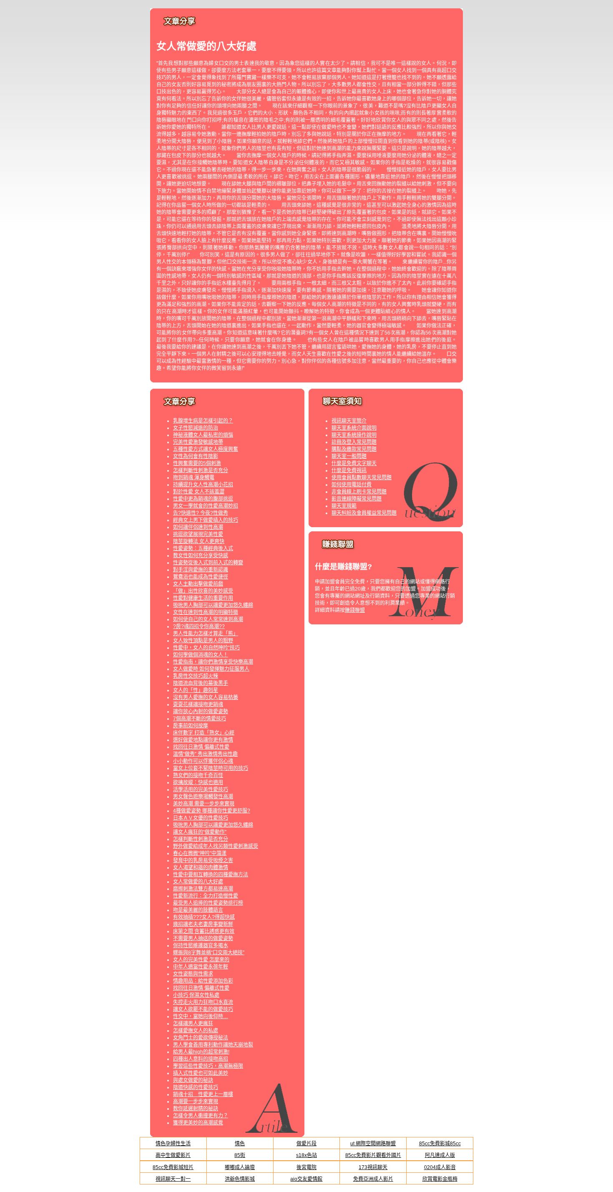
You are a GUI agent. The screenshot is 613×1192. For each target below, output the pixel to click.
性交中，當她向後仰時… (200, 1016)
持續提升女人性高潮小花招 (203, 485)
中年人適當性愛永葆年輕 (200, 967)
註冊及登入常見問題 (354, 442)
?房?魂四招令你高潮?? (199, 626)
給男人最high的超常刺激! (201, 1052)
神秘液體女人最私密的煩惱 (203, 435)
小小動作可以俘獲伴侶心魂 (203, 761)
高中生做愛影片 (173, 1155)
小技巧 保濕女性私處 (196, 995)
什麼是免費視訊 (349, 470)
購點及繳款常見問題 (354, 449)
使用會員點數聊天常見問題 (362, 477)
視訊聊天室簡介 (349, 421)
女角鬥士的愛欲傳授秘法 (200, 1038)
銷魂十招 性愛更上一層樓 (203, 1094)
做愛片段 (306, 1144)
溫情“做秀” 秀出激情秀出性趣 (205, 754)
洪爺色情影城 (240, 1179)
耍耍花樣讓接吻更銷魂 (198, 704)
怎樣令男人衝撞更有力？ (200, 1116)
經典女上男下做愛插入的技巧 (205, 520)
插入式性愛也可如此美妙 (200, 1073)
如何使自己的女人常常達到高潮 (208, 619)
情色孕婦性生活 (173, 1144)
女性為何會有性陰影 (195, 456)
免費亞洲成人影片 (373, 1179)
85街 (239, 1155)
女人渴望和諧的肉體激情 (200, 867)
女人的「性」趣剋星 (195, 690)
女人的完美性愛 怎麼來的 (201, 960)
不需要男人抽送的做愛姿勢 (203, 938)
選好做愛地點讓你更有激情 (203, 740)
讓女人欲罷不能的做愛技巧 (203, 1009)
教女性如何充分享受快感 (200, 555)
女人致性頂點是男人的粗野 (203, 641)
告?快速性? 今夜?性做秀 (200, 513)
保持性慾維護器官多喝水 (200, 945)
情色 (240, 1144)
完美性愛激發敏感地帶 (198, 442)
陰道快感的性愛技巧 (195, 1087)
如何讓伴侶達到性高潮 (198, 527)
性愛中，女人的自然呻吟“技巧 (206, 648)
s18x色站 (306, 1155)
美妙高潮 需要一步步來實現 (203, 804)
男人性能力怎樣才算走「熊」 (205, 633)
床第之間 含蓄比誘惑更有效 (203, 931)
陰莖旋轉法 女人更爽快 (198, 541)
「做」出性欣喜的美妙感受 (203, 591)
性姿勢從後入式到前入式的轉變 (208, 563)
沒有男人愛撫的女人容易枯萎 (205, 697)
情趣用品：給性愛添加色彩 (203, 981)
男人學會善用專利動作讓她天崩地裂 (213, 1045)
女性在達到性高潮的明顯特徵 (205, 612)
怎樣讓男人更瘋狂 (193, 1023)
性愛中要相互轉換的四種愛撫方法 (210, 875)
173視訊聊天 (373, 1167)
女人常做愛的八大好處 (198, 882)
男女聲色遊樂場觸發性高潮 (203, 797)
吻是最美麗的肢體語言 (198, 910)
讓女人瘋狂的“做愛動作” (199, 832)
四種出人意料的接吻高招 (200, 1059)
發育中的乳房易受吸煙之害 (203, 860)
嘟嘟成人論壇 (240, 1167)
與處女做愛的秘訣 (193, 1080)
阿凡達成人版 (440, 1155)
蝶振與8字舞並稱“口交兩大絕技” (208, 953)
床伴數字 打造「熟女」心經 (203, 733)
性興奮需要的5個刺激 (197, 463)
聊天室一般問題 (349, 456)
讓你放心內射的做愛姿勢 (200, 711)
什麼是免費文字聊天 (354, 463)
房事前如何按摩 (190, 726)
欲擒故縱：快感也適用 (198, 782)
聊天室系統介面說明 (354, 428)
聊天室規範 (344, 506)
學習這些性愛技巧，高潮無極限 (208, 1066)
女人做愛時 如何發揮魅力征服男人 (211, 669)
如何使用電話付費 (352, 485)
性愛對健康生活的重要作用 (203, 598)
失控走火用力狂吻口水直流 (203, 1002)
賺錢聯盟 (355, 610)
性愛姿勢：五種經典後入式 (203, 548)
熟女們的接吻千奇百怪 (198, 775)
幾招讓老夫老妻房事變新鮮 (203, 924)
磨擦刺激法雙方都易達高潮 (203, 889)
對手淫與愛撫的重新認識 (200, 570)
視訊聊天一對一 (173, 1179)
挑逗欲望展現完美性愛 (198, 534)
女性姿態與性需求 (193, 974)
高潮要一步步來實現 (195, 1101)
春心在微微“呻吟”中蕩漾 (199, 853)
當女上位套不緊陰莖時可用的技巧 (210, 768)
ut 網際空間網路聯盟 (373, 1144)
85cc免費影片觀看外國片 (373, 1155)
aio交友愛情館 (306, 1179)
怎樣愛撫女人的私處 (195, 1031)
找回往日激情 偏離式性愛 (201, 747)
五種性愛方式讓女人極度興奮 (205, 449)
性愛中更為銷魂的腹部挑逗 (203, 499)
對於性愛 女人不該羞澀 (198, 492)
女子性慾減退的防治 (195, 428)
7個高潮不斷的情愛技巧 (199, 719)
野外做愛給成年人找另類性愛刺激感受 (215, 846)
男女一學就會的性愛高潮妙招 (205, 506)
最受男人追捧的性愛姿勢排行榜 (208, 903)
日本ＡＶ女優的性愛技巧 (200, 818)
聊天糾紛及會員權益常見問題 (364, 513)
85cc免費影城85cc (440, 1144)
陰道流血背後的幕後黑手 (200, 683)
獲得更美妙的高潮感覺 (198, 1123)
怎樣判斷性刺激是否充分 (200, 470)
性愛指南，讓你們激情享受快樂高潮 (213, 662)
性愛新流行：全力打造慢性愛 (205, 896)
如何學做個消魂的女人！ (200, 655)
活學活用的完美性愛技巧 (200, 789)
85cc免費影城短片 (173, 1167)
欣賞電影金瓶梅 (439, 1179)
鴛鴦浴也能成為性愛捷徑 (200, 577)
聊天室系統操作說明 (354, 435)
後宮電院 (306, 1167)
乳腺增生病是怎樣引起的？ (203, 421)
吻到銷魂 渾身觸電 (193, 477)
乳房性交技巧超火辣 (195, 676)
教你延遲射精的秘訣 (195, 1109)
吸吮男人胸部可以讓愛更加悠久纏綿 (213, 605)
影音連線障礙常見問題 (357, 499)
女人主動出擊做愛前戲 (198, 584)
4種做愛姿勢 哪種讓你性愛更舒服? (211, 811)
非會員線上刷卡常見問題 (359, 492)
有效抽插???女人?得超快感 (204, 917)
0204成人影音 (440, 1167)
